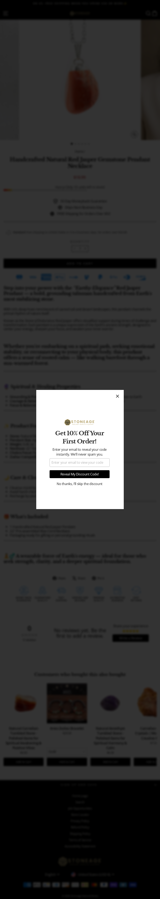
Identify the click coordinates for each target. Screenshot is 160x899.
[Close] (117, 396)
